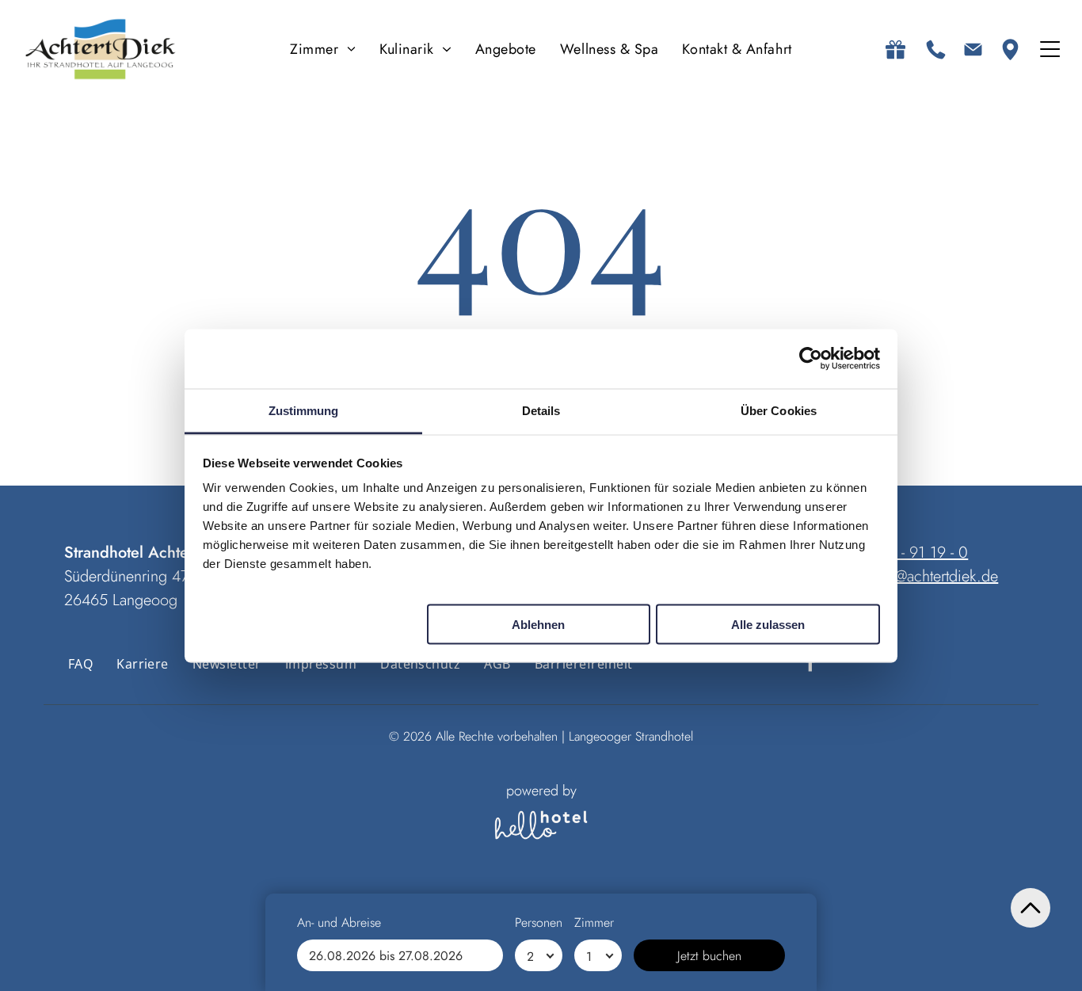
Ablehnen (538, 624)
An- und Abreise (339, 922)
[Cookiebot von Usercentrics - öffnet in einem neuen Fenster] (810, 359)
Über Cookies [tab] (779, 410)
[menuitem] (323, 49)
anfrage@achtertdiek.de (922, 576)
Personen (538, 922)
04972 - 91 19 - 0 (911, 552)
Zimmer (594, 922)
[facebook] (811, 664)
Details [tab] (541, 410)
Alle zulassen (768, 624)
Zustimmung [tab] (304, 410)
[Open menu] (1050, 49)
